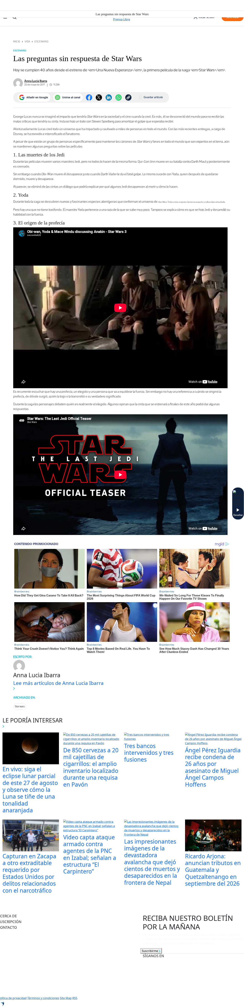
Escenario (41, 41)
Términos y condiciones (43, 998)
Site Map (66, 998)
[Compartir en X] (98, 97)
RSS (74, 998)
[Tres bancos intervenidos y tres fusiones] (152, 737)
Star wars (20, 706)
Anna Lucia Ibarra (35, 81)
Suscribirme (150, 951)
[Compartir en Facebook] (89, 97)
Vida (27, 41)
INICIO (16, 41)
